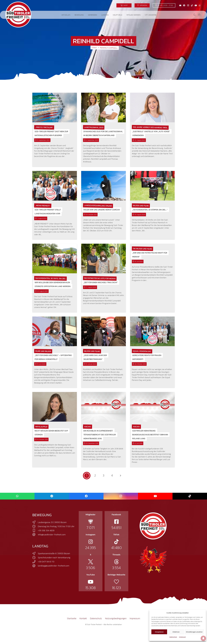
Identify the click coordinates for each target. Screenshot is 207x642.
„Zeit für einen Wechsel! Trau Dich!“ (100, 282)
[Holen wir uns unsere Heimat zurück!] (103, 186)
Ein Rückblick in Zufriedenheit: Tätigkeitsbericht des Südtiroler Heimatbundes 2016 (99, 434)
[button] (72, 15)
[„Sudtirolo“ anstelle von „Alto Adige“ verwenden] (152, 107)
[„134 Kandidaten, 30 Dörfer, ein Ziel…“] (152, 186)
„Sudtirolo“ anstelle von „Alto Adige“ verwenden (151, 133)
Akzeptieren (159, 632)
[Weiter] (120, 475)
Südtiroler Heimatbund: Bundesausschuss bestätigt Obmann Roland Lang (150, 434)
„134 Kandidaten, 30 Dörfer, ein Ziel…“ (150, 209)
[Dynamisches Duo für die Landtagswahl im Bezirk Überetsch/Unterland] (103, 107)
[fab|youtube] (90, 581)
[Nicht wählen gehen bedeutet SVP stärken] (54, 407)
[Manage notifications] (203, 638)
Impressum (182, 637)
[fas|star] (90, 521)
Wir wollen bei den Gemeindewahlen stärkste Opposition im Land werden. (53, 284)
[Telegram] (51, 496)
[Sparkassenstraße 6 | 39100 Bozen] (35, 553)
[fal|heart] (116, 581)
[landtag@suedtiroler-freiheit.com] (35, 565)
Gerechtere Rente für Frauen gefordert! (146, 357)
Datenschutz (173, 637)
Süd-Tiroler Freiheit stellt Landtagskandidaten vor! (48, 211)
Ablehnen (176, 632)
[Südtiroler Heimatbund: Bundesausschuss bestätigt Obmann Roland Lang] (152, 407)
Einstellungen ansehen (194, 632)
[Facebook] (184, 5)
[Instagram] (188, 5)
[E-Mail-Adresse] (180, 5)
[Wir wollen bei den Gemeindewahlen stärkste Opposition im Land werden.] (54, 258)
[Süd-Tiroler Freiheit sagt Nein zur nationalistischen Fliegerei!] (54, 107)
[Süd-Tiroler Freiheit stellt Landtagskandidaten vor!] (54, 186)
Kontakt (83, 618)
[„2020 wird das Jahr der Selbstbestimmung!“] (103, 331)
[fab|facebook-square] (116, 521)
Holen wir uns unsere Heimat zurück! (101, 209)
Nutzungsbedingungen (115, 618)
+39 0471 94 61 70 (46, 561)
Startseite (71, 618)
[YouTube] (196, 5)
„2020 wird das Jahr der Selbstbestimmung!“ (95, 357)
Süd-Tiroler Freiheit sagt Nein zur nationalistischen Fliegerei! (51, 133)
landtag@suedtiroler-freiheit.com (53, 565)
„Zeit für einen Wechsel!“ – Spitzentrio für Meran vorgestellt (53, 357)
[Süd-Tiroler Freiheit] (153, 525)
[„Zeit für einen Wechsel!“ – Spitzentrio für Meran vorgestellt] (54, 331)
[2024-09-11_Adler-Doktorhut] (153, 559)
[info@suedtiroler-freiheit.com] (35, 534)
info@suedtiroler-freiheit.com (52, 534)
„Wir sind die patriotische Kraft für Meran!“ (149, 254)
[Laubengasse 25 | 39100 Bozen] (35, 522)
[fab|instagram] (90, 541)
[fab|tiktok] (116, 541)
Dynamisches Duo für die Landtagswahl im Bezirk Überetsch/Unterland (103, 133)
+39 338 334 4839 (46, 530)
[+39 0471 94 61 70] (35, 561)
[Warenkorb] (199, 15)
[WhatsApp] (200, 5)
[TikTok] (192, 5)
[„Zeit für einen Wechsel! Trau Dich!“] (103, 258)
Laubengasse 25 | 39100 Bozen (52, 522)
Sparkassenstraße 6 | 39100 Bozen (54, 553)
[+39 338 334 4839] (35, 530)
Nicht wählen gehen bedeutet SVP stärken (51, 432)
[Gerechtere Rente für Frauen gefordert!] (152, 331)
